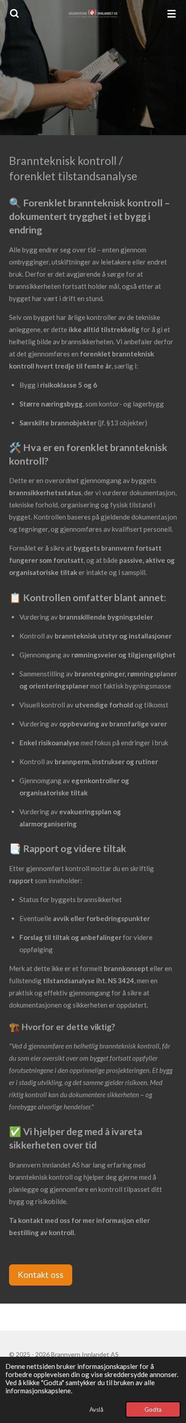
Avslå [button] (96, 1409)
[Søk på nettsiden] (14, 14)
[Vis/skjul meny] (171, 14)
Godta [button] (153, 1409)
